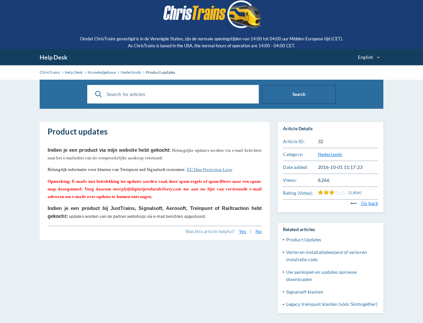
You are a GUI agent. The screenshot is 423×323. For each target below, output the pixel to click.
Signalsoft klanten (304, 292)
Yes (242, 231)
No (258, 231)
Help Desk (53, 57)
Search (298, 94)
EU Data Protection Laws (209, 169)
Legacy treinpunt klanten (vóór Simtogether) (331, 304)
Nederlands (330, 154)
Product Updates (304, 239)
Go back (369, 203)
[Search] (98, 94)
